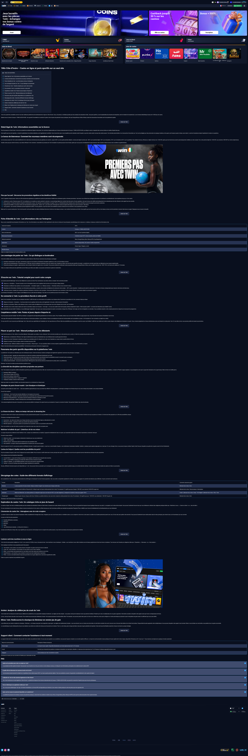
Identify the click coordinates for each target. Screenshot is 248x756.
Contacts (15, 734)
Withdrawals (16, 729)
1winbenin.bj (3, 715)
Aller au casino (160, 32)
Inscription (239, 5)
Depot (15, 720)
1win (11, 5)
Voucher (15, 736)
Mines (57, 5)
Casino (15, 722)
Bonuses (31, 5)
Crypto (17, 5)
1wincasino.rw (3, 710)
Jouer (12, 32)
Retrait (15, 718)
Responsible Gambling (18, 725)
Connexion (230, 5)
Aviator (23, 5)
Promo (45, 5)
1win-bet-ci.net (3, 722)
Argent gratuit (17, 2)
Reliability (16, 732)
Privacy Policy (16, 727)
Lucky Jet (38, 5)
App (51, 5)
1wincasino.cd (3, 711)
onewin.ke (2, 718)
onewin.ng (3, 713)
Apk (15, 715)
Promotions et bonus (223, 2)
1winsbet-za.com (4, 720)
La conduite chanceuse (237, 2)
